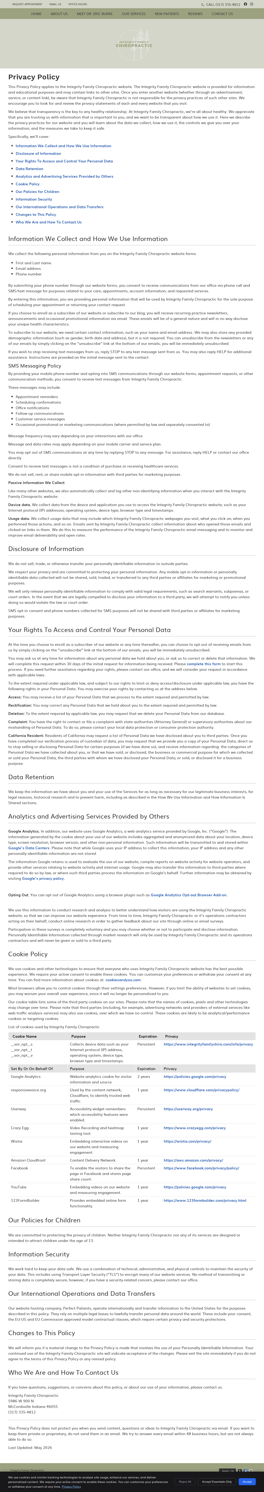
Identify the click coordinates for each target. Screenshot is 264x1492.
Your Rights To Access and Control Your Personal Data (64, 161)
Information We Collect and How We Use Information (63, 145)
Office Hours (77, 4)
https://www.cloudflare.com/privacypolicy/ (201, 1090)
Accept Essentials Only (217, 1481)
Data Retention (29, 168)
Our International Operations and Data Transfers (60, 206)
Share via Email (251, 1471)
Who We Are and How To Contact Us (49, 222)
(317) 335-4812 (228, 4)
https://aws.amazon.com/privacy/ (193, 1160)
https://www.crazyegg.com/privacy (195, 1127)
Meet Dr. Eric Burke (95, 13)
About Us (59, 13)
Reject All (185, 1481)
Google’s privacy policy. (43, 878)
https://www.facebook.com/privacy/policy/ (201, 1168)
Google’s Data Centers (29, 848)
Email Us (55, 4)
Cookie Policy (28, 184)
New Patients (167, 13)
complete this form (204, 663)
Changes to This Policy (36, 214)
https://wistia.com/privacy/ (187, 1141)
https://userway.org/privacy (188, 1108)
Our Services (134, 13)
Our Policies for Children (37, 191)
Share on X (240, 1471)
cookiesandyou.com (123, 979)
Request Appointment (27, 4)
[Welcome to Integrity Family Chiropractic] (134, 59)
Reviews (195, 13)
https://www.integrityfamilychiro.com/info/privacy (208, 1044)
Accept (247, 1481)
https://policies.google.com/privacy (195, 1076)
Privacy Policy (71, 1486)
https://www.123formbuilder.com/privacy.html (205, 1200)
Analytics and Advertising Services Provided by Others (64, 176)
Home (36, 13)
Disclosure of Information (38, 153)
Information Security (34, 199)
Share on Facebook (246, 1471)
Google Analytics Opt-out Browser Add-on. (189, 895)
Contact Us (222, 13)
